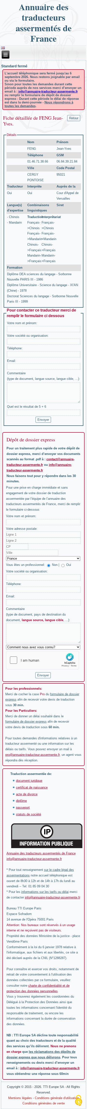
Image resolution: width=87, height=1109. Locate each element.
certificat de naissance (32, 787)
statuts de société (28, 814)
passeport (23, 807)
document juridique (29, 780)
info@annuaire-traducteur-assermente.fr (48, 91)
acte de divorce (26, 794)
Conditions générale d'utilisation (57, 1098)
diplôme (21, 801)
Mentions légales (20, 1098)
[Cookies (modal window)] (78, 1101)
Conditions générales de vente (43, 1103)
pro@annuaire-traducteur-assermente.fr (32, 755)
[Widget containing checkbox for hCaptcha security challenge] (42, 660)
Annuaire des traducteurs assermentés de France (44, 22)
